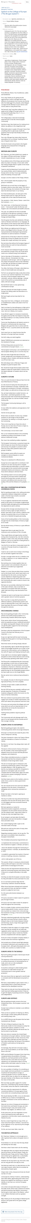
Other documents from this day (13, 1212)
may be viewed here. (22, 51)
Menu (27, 2)
